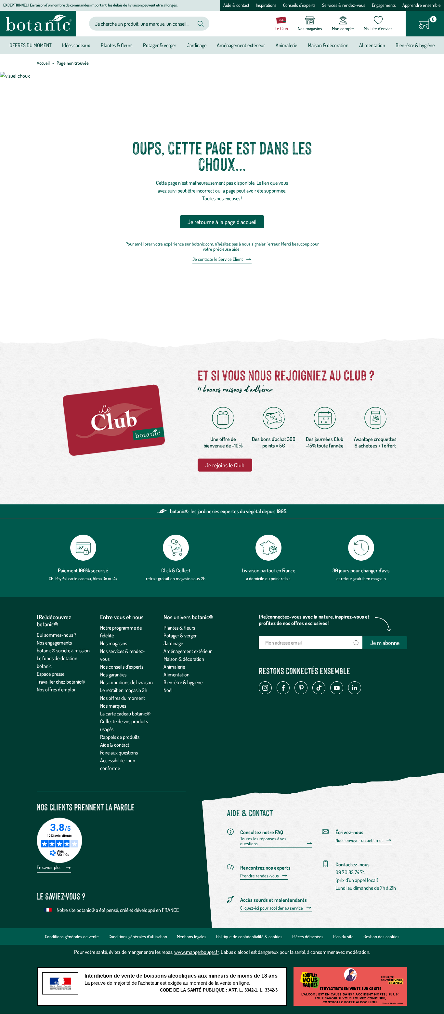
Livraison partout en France (268, 570)
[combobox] (144, 24)
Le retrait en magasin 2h (123, 690)
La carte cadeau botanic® (125, 713)
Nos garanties (113, 674)
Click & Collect (175, 570)
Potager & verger (180, 635)
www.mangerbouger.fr (196, 952)
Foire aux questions (119, 752)
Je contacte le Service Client (217, 259)
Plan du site (343, 936)
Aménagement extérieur (187, 651)
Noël (168, 690)
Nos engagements (54, 642)
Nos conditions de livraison (126, 682)
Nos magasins (113, 643)
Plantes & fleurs (179, 627)
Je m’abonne (384, 642)
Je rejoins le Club (224, 465)
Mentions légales (191, 936)
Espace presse (50, 674)
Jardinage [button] (196, 45)
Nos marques (113, 705)
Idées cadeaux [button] (76, 45)
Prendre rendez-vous (259, 875)
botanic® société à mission (63, 650)
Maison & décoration (183, 659)
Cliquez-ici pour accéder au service (271, 908)
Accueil (43, 63)
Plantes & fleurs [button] (116, 45)
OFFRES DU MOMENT (30, 45)
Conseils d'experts (299, 5)
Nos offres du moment (122, 698)
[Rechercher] (200, 24)
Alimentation (176, 674)
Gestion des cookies (381, 936)
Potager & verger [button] (159, 45)
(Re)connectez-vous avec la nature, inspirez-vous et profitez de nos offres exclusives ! (314, 619)
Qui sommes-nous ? (56, 635)
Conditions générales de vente (72, 936)
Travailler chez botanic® (61, 681)
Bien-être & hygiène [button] (415, 45)
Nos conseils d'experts (121, 666)
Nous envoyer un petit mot (359, 840)
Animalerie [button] (286, 45)
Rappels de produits (119, 737)
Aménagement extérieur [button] (241, 45)
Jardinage (173, 643)
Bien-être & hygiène (182, 682)
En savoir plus (49, 867)
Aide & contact (236, 5)
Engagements (384, 5)
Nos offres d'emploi (56, 689)
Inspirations (266, 5)
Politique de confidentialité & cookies (249, 936)
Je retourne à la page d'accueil (222, 221)
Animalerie (174, 666)
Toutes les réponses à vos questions (263, 841)
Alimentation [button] (372, 45)
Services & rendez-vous (343, 5)
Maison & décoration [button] (328, 45)
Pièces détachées (307, 936)
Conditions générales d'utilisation (138, 936)
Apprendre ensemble (421, 5)
